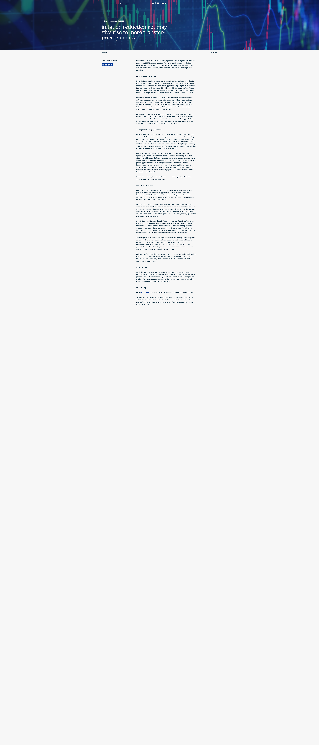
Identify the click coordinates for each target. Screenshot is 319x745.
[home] (159, 3)
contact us (145, 292)
